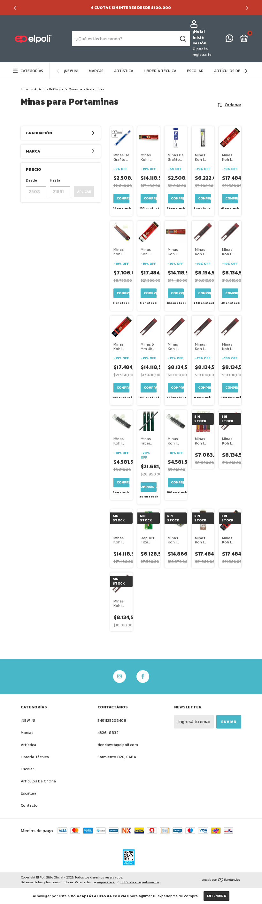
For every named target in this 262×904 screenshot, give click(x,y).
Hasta (55, 180)
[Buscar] (182, 39)
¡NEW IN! (71, 71)
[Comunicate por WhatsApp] (229, 40)
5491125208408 (111, 720)
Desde (31, 180)
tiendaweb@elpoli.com (117, 745)
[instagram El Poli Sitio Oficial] (119, 676)
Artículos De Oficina (234, 71)
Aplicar (84, 191)
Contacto (29, 805)
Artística (123, 71)
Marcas (96, 71)
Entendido (216, 895)
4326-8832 (108, 733)
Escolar (195, 71)
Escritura (28, 793)
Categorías (31, 71)
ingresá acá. (106, 882)
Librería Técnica (160, 71)
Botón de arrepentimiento (139, 882)
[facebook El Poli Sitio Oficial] (142, 676)
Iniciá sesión (199, 40)
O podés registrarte (202, 51)
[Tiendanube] (221, 880)
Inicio (25, 89)
